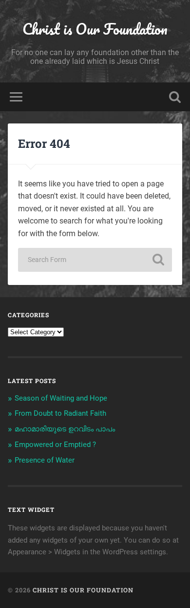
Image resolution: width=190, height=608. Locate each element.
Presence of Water (45, 460)
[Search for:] (95, 260)
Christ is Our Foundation (95, 29)
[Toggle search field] (175, 96)
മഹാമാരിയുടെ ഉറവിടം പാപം (65, 429)
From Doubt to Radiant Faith (60, 413)
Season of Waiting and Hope (61, 398)
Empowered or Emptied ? (55, 444)
